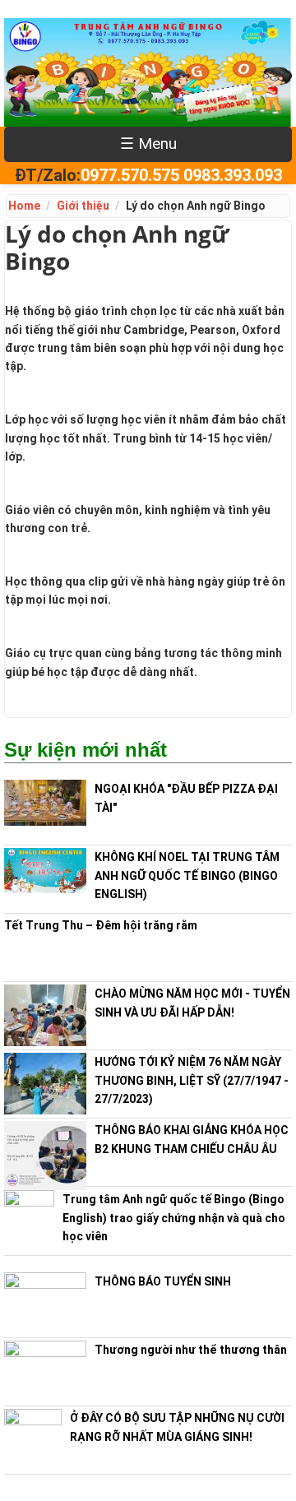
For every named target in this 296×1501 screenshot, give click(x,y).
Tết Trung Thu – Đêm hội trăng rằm (100, 925)
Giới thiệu (83, 205)
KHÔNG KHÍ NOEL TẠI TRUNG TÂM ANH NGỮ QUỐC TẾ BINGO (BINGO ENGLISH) (187, 875)
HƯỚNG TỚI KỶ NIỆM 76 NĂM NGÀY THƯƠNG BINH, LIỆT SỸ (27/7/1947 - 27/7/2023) (192, 1080)
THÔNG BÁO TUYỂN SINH (163, 1281)
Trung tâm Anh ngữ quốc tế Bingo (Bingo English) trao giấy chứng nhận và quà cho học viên (173, 1218)
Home (24, 205)
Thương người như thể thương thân (191, 1349)
